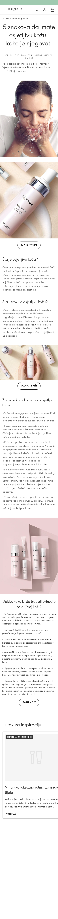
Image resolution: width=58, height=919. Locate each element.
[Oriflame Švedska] (15, 9)
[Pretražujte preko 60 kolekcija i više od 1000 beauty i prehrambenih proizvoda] (37, 10)
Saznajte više (29, 245)
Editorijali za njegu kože (17, 18)
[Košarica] (52, 10)
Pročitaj (11, 814)
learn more (29, 702)
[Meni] (4, 10)
